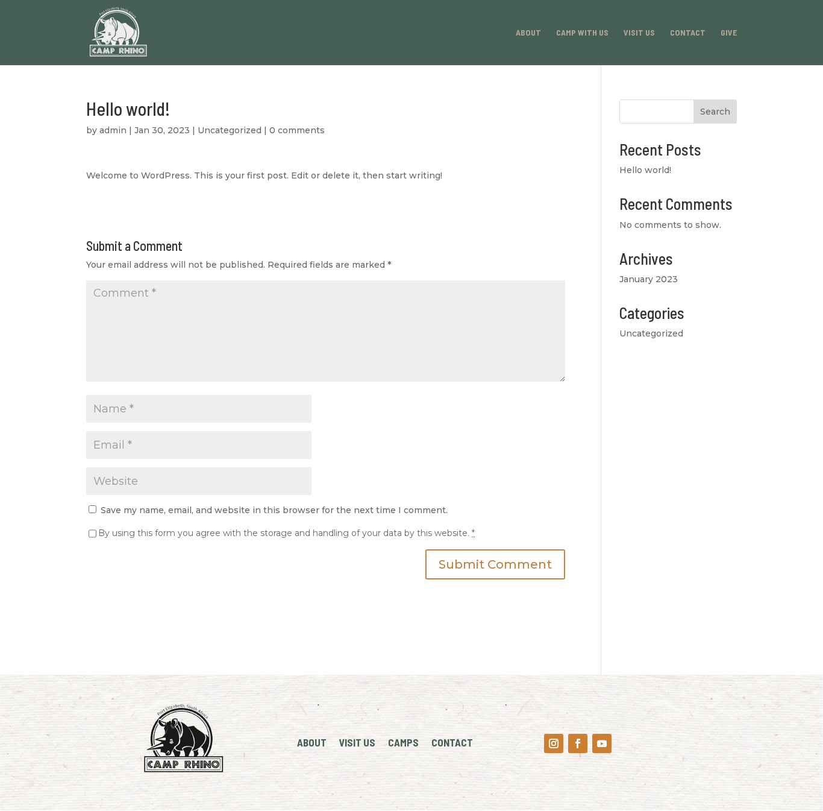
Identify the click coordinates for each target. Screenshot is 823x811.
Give (729, 32)
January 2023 (648, 279)
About (528, 32)
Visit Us (639, 32)
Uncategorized (229, 130)
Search (715, 111)
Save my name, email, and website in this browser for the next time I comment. (274, 510)
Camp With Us (582, 32)
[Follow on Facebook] (577, 743)
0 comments (297, 130)
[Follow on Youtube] (602, 743)
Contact (688, 32)
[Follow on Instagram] (553, 743)
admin (113, 130)
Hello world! (645, 170)
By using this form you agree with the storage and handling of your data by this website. (286, 533)
